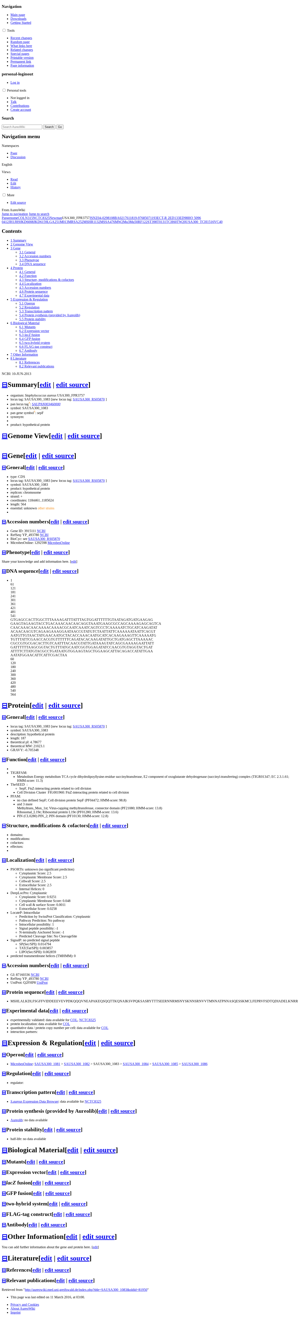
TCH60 (171, 222)
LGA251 (53, 222)
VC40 (218, 222)
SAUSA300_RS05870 (89, 399)
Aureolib (16, 1120)
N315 (29, 218)
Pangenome (10, 218)
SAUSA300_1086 (194, 1064)
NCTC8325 (41, 218)
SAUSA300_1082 (77, 1064)
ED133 (175, 218)
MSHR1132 (91, 222)
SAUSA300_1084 (136, 1064)
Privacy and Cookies (24, 1304)
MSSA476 (107, 222)
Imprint (15, 1312)
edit (45, 384)
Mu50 (134, 222)
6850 (144, 218)
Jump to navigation (15, 214)
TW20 (181, 222)
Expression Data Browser (34, 1101)
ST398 (152, 222)
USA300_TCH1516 (200, 222)
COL (21, 218)
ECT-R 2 (163, 218)
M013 (64, 222)
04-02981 (104, 218)
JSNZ (94, 218)
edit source (72, 384)
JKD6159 (40, 222)
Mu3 (126, 222)
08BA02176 (119, 218)
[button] (4, 30)
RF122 (142, 222)
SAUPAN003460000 (46, 404)
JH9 (17, 222)
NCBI (41, 531)
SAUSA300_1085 (165, 1064)
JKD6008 (27, 222)
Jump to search (39, 214)
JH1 (11, 222)
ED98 (184, 218)
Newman (56, 218)
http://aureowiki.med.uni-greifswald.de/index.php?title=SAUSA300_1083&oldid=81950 (86, 1290)
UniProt (42, 982)
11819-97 (134, 218)
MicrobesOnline (59, 543)
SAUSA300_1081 (47, 1064)
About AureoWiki (22, 1308)
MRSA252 (75, 222)
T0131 (161, 222)
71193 (152, 218)
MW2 (119, 222)
